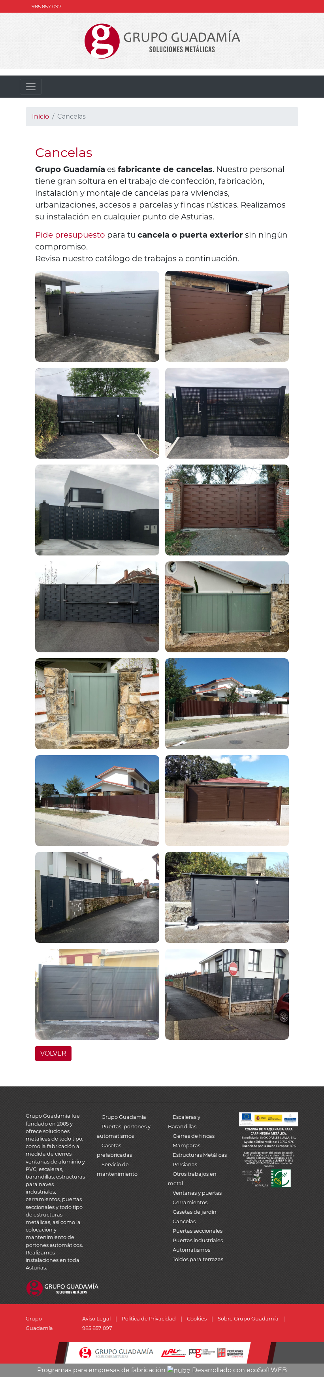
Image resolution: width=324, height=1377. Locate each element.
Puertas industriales (198, 1240)
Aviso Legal (96, 1319)
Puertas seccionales (197, 1231)
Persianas (185, 1164)
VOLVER (53, 1053)
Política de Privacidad (149, 1319)
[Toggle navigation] (31, 86)
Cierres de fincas (194, 1136)
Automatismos (191, 1250)
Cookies (197, 1319)
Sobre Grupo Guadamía (248, 1319)
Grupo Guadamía (124, 1117)
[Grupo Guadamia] (162, 40)
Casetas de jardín (195, 1212)
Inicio (40, 116)
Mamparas (186, 1145)
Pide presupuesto (70, 235)
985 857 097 (47, 6)
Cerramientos (190, 1202)
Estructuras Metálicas (200, 1155)
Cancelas (184, 1221)
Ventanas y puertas (197, 1193)
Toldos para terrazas (198, 1259)
